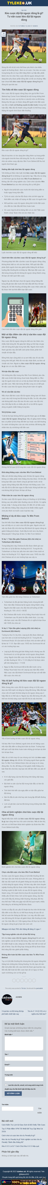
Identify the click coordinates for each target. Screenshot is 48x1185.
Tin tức (24, 10)
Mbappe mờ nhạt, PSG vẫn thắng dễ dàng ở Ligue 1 (21, 929)
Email (7, 1064)
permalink (39, 988)
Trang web (9, 1075)
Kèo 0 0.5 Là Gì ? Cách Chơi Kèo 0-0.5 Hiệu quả (20, 1146)
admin (35, 26)
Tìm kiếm (5, 1104)
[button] (3, 3)
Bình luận (9, 1034)
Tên (6, 1054)
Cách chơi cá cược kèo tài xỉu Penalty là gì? (18, 1135)
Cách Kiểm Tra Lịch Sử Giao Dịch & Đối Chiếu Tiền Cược (23, 1125)
